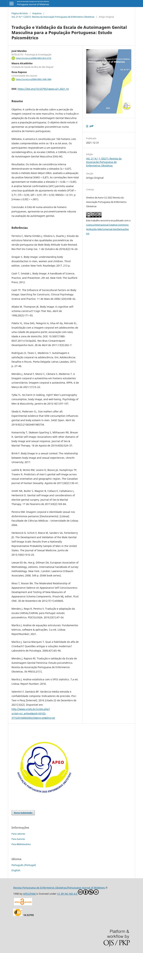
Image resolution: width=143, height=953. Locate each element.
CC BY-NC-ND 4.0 (67, 893)
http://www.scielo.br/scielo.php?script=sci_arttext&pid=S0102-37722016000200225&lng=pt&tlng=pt (33, 713)
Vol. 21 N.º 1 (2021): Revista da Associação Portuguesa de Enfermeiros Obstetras (53, 16)
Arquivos (37, 13)
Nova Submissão (23, 812)
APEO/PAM (29, 893)
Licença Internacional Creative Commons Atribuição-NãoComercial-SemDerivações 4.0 (107, 229)
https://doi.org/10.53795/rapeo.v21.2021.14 (43, 88)
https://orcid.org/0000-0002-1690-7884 (33, 79)
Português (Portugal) (24, 865)
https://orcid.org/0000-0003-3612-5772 (33, 58)
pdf (91, 126)
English (16, 870)
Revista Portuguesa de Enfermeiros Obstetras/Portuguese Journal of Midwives (59, 887)
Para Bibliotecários (21, 844)
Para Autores (18, 839)
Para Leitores (18, 833)
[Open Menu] (11, 3)
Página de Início (20, 13)
